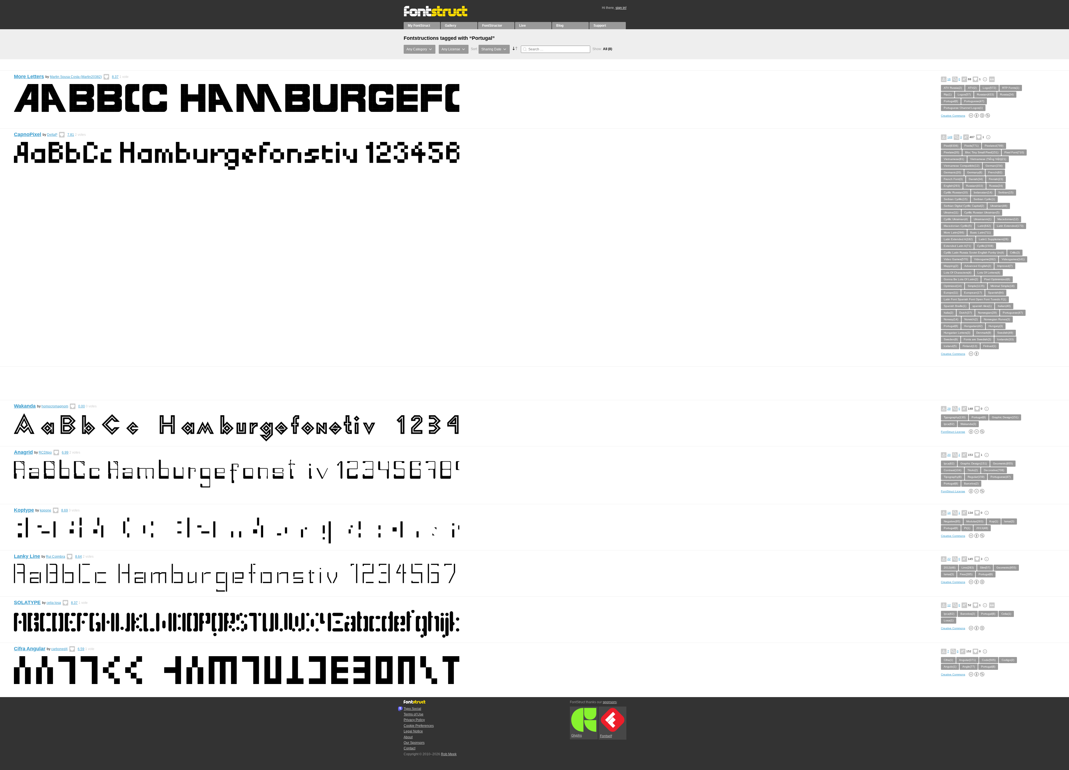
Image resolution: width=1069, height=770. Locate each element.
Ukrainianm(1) (982, 219)
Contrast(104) (952, 470)
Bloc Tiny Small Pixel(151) (981, 152)
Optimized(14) (953, 285)
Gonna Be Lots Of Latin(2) (961, 279)
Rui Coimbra (55, 557)
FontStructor (492, 26)
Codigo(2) (1008, 659)
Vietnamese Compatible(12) (961, 165)
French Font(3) (953, 179)
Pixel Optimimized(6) (997, 279)
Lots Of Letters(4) (988, 272)
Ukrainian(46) (998, 205)
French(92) (995, 172)
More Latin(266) (954, 232)
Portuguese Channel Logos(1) (963, 107)
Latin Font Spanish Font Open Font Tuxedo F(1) (975, 299)
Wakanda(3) (968, 423)
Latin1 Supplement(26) (993, 239)
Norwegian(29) (987, 312)
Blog (559, 26)
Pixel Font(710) (1014, 152)
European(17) (973, 292)
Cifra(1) (948, 659)
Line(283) (968, 567)
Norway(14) (951, 319)
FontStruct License (953, 431)
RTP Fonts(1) (1010, 87)
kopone (45, 510)
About (408, 737)
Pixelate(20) (951, 152)
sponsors (610, 702)
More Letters (29, 76)
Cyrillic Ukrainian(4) (956, 219)
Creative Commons (953, 115)
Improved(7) (1004, 265)
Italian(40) (1004, 305)
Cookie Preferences (419, 726)
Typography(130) (954, 417)
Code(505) (989, 659)
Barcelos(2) (971, 483)
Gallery (450, 26)
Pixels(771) (971, 145)
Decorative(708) (994, 470)
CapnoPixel (27, 134)
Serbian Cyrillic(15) (955, 199)
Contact (409, 748)
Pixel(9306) (951, 145)
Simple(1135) (976, 285)
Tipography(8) (953, 476)
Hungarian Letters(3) (957, 332)
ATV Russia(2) (953, 87)
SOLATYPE (27, 602)
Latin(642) (984, 225)
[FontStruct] (441, 15)
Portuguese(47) (974, 101)
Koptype (24, 510)
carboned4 (59, 649)
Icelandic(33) (1005, 339)
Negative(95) (952, 521)
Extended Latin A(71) (957, 245)
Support (600, 26)
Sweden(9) (951, 339)
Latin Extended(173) (1010, 225)
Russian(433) (985, 94)
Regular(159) (976, 476)
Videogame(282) (985, 259)
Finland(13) (970, 346)
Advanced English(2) (977, 265)
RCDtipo (45, 452)
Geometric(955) (1003, 463)
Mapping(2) (951, 265)
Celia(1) (1006, 613)
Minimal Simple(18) (1002, 285)
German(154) (993, 165)
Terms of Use (413, 714)
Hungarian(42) (973, 326)
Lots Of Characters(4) (957, 272)
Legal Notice (413, 731)
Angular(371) (967, 659)
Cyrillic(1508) (985, 245)
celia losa (53, 603)
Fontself (606, 736)
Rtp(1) (948, 94)
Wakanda (25, 406)
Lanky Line (27, 556)
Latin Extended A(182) (958, 239)
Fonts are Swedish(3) (977, 339)
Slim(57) (985, 567)
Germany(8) (974, 172)
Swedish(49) (1005, 332)
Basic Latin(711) (980, 232)
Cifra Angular (29, 648)
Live (522, 26)
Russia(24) (1007, 94)
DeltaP (52, 135)
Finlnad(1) (989, 346)
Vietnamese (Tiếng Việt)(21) (988, 159)
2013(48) (982, 528)
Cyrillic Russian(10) (956, 192)
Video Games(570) (956, 259)
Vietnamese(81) (954, 159)
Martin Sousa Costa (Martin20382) (76, 77)
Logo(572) (989, 87)
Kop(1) (993, 521)
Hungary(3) (996, 326)
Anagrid (23, 452)
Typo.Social (412, 709)
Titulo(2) (972, 470)
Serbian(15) (1005, 192)
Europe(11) (951, 292)
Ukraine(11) (951, 212)
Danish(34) (976, 179)
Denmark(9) (983, 332)
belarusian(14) (983, 192)
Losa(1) (948, 620)
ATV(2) (972, 87)
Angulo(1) (950, 666)
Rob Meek (449, 754)
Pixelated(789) (994, 145)
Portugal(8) (951, 101)
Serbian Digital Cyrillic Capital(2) (964, 205)
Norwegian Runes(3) (997, 319)
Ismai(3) (1009, 521)
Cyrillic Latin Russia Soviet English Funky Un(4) (974, 252)
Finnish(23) (996, 179)
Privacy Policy (414, 720)
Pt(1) (967, 528)
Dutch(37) (965, 312)
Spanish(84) (996, 292)
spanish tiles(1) (982, 305)
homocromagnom (54, 406)
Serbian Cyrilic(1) (984, 199)
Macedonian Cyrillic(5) (958, 225)
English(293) (952, 185)
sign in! (621, 8)
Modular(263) (974, 521)
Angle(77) (968, 666)
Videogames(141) (1013, 259)
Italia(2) (948, 312)
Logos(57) (964, 94)
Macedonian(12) (1007, 219)
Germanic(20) (952, 172)
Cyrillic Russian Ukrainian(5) (981, 212)
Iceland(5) (950, 346)
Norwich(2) (971, 319)
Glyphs (576, 735)
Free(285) (966, 574)
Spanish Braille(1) (955, 305)
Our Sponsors (414, 743)
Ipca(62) (949, 423)
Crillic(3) (1015, 252)
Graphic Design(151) (1005, 417)
